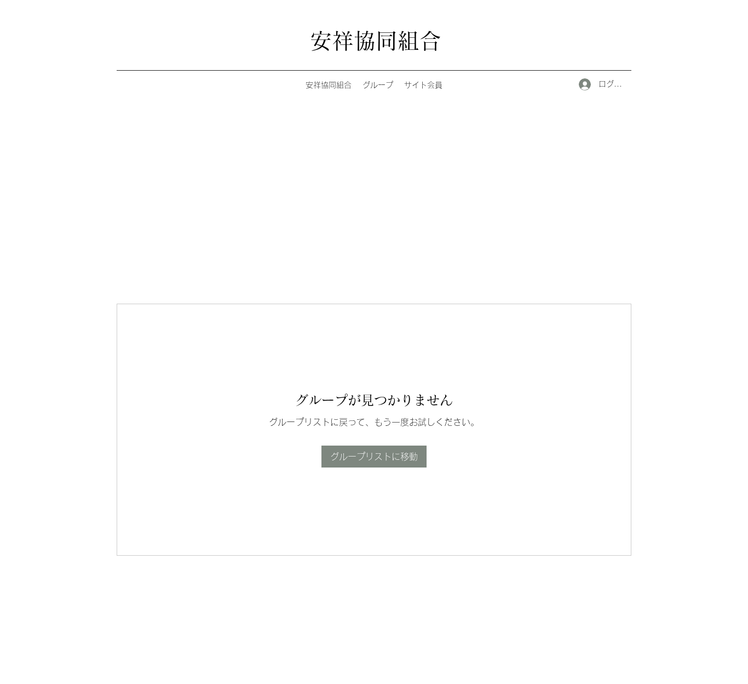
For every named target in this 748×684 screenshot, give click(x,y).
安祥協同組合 (375, 41)
